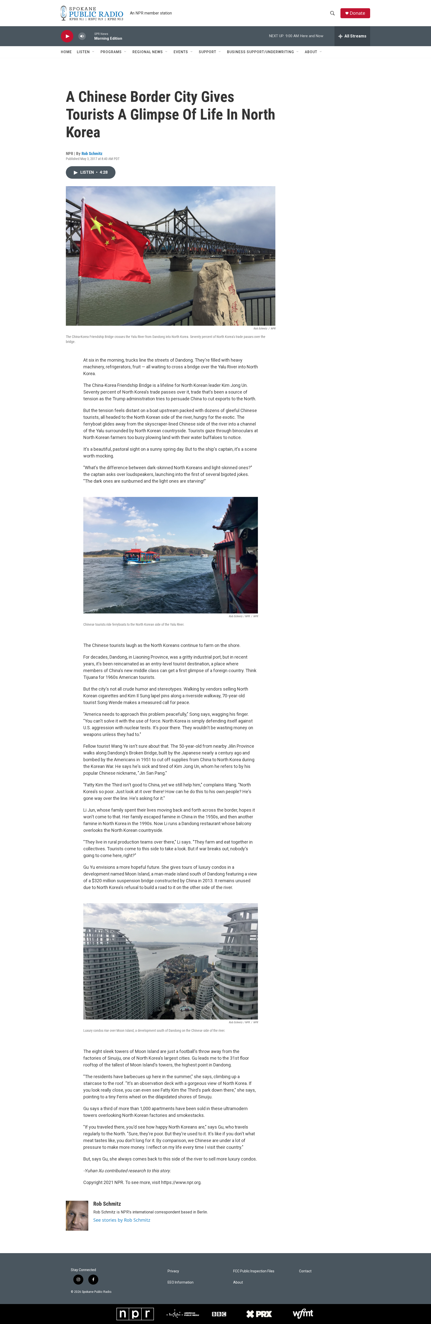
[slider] (90, 36)
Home (66, 52)
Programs (111, 52)
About (311, 52)
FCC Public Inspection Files (253, 1271)
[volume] (82, 36)
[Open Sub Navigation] (94, 52)
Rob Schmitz (92, 153)
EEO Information (181, 1282)
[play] (67, 36)
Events (181, 52)
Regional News (147, 52)
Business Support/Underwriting (260, 52)
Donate (357, 13)
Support (207, 52)
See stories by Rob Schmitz (121, 1220)
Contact (305, 1271)
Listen (83, 52)
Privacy (173, 1271)
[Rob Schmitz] (77, 1216)
